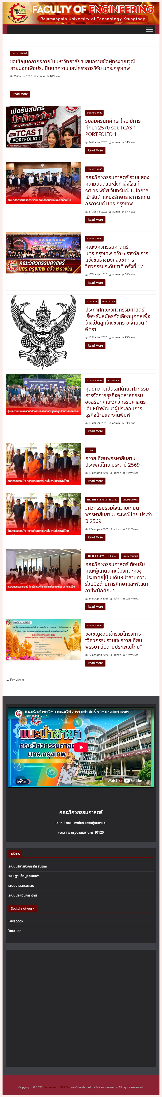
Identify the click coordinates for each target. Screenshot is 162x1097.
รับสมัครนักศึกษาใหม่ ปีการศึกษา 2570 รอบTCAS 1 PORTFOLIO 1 (113, 127)
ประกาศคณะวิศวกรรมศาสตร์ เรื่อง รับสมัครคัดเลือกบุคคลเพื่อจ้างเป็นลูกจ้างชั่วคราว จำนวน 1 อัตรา (118, 320)
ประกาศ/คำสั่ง (108, 301)
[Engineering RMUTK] (81, 4)
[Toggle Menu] (149, 30)
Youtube (15, 930)
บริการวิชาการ (113, 380)
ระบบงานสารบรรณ (21, 885)
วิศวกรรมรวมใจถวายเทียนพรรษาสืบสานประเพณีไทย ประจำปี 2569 (118, 514)
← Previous (15, 679)
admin (41, 76)
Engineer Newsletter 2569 (102, 500)
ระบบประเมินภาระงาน (22, 895)
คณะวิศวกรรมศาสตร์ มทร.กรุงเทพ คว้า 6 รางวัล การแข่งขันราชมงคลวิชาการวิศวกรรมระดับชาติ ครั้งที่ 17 (116, 257)
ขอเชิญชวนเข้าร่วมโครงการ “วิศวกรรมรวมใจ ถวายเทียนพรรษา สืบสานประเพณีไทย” (113, 640)
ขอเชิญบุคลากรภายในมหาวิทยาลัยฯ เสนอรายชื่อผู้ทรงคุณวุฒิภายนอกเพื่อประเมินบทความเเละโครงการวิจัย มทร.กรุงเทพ (72, 65)
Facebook (15, 921)
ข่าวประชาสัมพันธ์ (19, 53)
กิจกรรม (90, 450)
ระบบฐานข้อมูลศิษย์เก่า (23, 876)
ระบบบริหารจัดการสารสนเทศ (27, 866)
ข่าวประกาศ (92, 301)
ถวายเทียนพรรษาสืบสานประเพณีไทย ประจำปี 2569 (112, 462)
